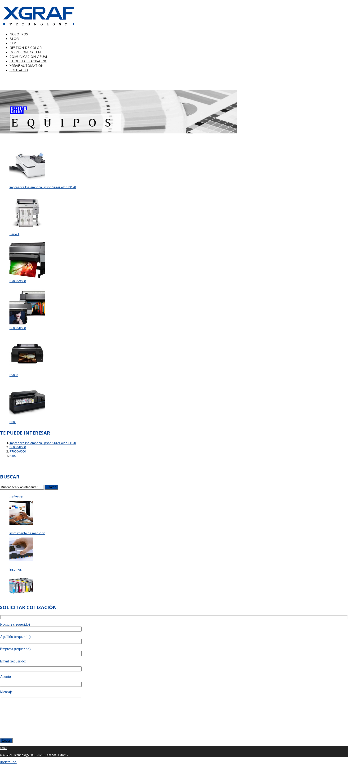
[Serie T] (27, 213)
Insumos (15, 569)
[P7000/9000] (27, 260)
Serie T (14, 234)
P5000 (13, 375)
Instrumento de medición (27, 533)
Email (3, 748)
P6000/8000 (17, 328)
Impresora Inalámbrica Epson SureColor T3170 (42, 187)
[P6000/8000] (27, 307)
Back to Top (8, 762)
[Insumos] (21, 586)
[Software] (21, 513)
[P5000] (27, 354)
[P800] (27, 401)
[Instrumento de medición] (21, 549)
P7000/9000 (17, 281)
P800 (12, 422)
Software (16, 497)
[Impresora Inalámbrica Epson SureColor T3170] (27, 166)
